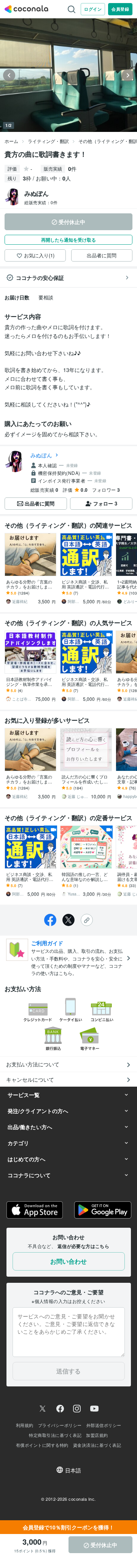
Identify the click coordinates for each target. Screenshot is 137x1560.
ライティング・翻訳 (48, 141)
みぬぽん (41, 455)
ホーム (11, 141)
